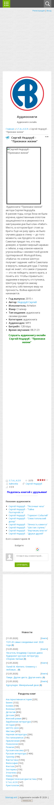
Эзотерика (11, 769)
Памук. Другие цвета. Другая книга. (24, 677)
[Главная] (27, 109)
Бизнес (9, 702)
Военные (10, 708)
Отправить (22, 564)
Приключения (13, 740)
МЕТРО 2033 (12, 728)
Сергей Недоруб (34, 483)
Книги (44, 638)
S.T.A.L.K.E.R (15, 480)
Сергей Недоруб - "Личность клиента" (28, 524)
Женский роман (13, 718)
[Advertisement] (27, 41)
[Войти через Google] (37, 549)
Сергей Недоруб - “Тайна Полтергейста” (21, 511)
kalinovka (13, 483)
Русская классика (14, 750)
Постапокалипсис (15, 737)
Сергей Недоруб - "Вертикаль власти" (28, 530)
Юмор (9, 775)
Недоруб (27, 302)
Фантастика (12, 759)
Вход (49, 10)
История (10, 724)
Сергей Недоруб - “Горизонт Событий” (28, 515)
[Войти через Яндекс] (32, 549)
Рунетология (12, 785)
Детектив (11, 712)
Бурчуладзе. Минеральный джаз (22, 685)
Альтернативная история (19, 699)
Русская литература (16, 753)
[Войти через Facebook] (27, 549)
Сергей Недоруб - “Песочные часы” (26, 506)
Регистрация (39, 10)
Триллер (10, 756)
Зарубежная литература (18, 721)
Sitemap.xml (11, 797)
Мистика (10, 731)
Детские (10, 715)
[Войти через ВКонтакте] (22, 549)
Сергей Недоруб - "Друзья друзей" (26, 533)
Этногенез (11, 772)
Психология (12, 744)
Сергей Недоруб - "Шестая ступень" (27, 527)
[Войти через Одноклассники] (42, 549)
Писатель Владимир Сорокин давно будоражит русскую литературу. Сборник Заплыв (24, 655)
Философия (12, 763)
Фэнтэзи (10, 766)
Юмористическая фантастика (21, 779)
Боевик (9, 705)
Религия (10, 747)
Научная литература (16, 734)
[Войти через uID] (17, 549)
